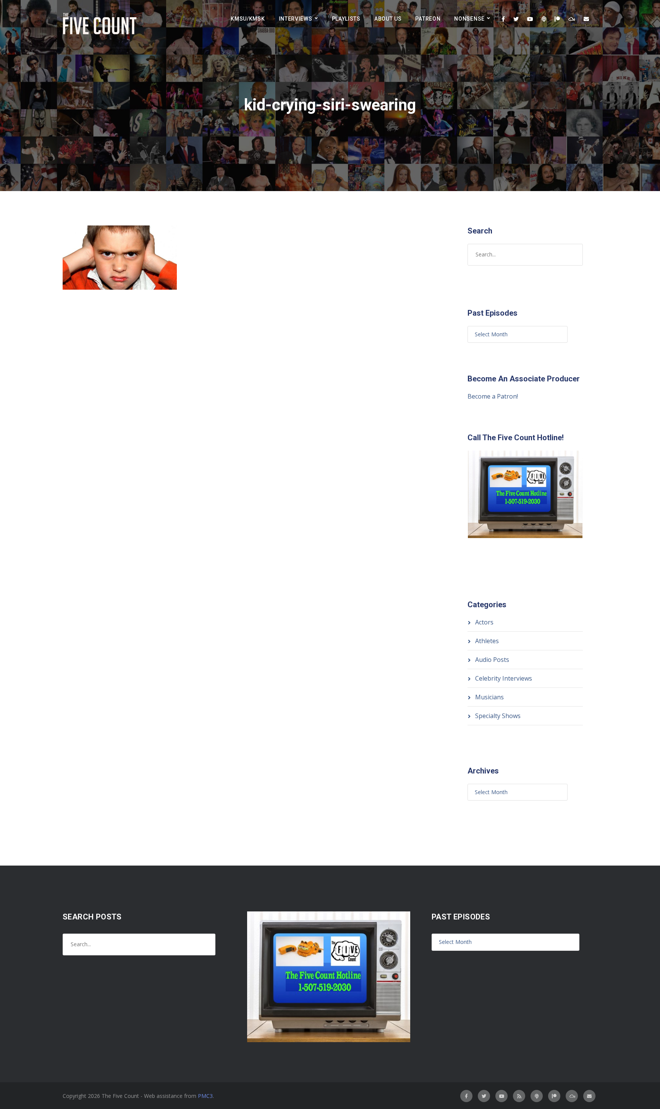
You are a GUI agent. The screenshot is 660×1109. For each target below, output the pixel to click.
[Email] (586, 19)
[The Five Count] (101, 24)
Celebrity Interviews (503, 678)
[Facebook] (503, 19)
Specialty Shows (498, 716)
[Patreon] (557, 19)
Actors (484, 622)
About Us (388, 19)
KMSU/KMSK (248, 19)
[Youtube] (530, 19)
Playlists (346, 19)
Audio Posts (492, 659)
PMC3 (205, 1095)
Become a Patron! (492, 396)
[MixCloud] (571, 19)
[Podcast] (543, 19)
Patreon (427, 19)
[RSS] (519, 1096)
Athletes (487, 641)
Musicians (489, 697)
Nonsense (469, 19)
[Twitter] (516, 19)
